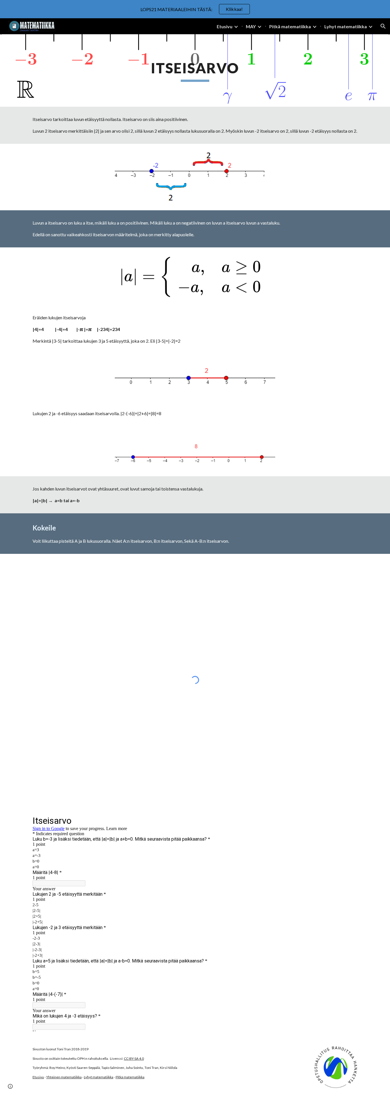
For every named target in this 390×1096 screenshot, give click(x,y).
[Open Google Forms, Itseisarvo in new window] (348, 820)
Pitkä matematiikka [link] (290, 26)
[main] (195, 70)
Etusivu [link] (224, 26)
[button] (383, 26)
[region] (195, 9)
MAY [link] (251, 26)
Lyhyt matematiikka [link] (345, 26)
